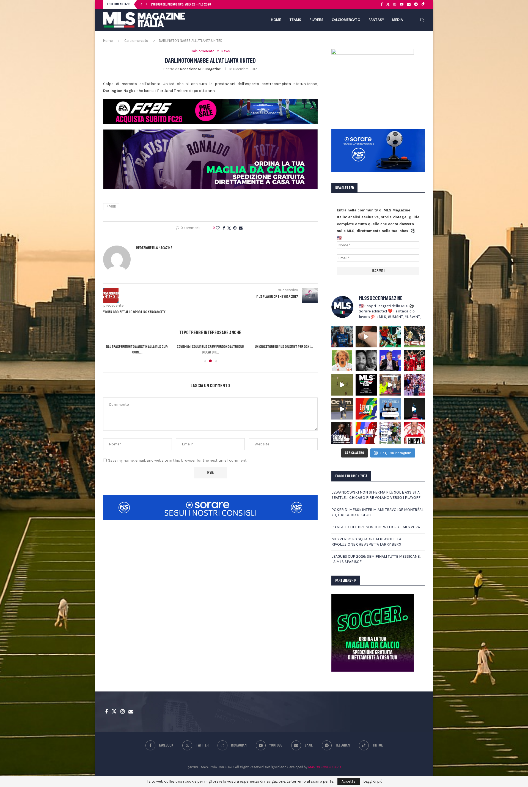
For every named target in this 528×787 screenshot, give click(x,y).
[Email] (409, 4)
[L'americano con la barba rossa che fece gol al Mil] (342, 361)
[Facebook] (382, 4)
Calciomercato (136, 41)
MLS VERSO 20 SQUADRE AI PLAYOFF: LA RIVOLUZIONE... (183, 4)
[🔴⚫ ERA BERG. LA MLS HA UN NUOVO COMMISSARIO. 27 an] (390, 361)
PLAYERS (316, 20)
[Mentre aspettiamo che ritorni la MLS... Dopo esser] (342, 409)
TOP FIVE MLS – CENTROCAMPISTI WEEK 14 (284, 346)
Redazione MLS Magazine (200, 69)
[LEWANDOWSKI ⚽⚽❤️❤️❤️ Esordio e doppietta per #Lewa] (414, 361)
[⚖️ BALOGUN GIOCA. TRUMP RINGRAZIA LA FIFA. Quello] (390, 409)
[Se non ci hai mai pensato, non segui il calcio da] (390, 385)
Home (108, 41)
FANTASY (376, 20)
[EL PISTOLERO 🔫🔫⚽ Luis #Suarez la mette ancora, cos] (342, 385)
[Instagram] (394, 4)
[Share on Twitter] (229, 228)
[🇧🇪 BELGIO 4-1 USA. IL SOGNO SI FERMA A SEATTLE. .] (366, 409)
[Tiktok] (423, 4)
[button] (141, 4)
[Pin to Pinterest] (235, 228)
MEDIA (397, 20)
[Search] (422, 20)
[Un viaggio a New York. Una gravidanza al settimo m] (342, 433)
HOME (276, 20)
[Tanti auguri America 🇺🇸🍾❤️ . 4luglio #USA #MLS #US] (414, 409)
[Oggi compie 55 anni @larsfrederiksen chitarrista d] (342, 336)
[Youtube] (401, 4)
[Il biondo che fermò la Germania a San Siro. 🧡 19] (390, 336)
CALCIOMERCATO (346, 20)
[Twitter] (388, 4)
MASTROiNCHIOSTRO (324, 767)
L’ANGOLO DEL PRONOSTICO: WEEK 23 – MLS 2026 (375, 527)
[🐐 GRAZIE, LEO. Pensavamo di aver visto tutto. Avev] (414, 385)
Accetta (349, 781)
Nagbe (111, 206)
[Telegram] (416, 4)
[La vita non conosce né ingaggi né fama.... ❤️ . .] (366, 361)
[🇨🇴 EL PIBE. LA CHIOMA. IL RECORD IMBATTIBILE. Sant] (390, 433)
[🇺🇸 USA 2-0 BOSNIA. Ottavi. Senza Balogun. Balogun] (366, 433)
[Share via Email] (241, 228)
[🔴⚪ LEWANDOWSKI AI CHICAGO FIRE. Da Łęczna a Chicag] (414, 433)
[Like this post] (218, 228)
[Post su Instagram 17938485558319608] (366, 385)
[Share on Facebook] (224, 228)
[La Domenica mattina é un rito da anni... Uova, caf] (366, 336)
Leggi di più (373, 781)
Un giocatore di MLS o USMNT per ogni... (210, 346)
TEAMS (295, 20)
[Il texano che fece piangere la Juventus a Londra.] (414, 336)
